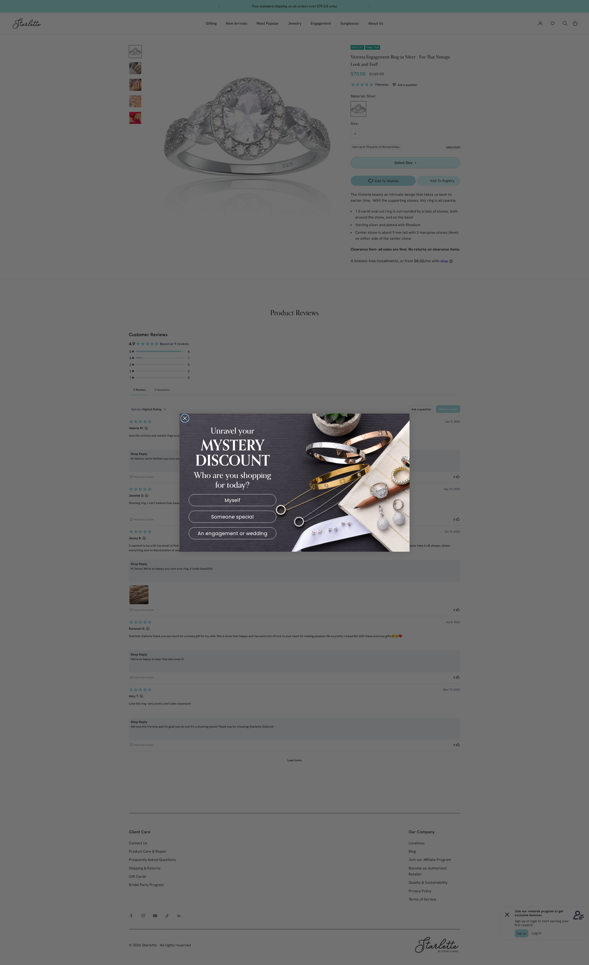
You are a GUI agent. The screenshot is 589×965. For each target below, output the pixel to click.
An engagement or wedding (232, 533)
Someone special (232, 516)
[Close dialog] (185, 418)
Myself (232, 500)
